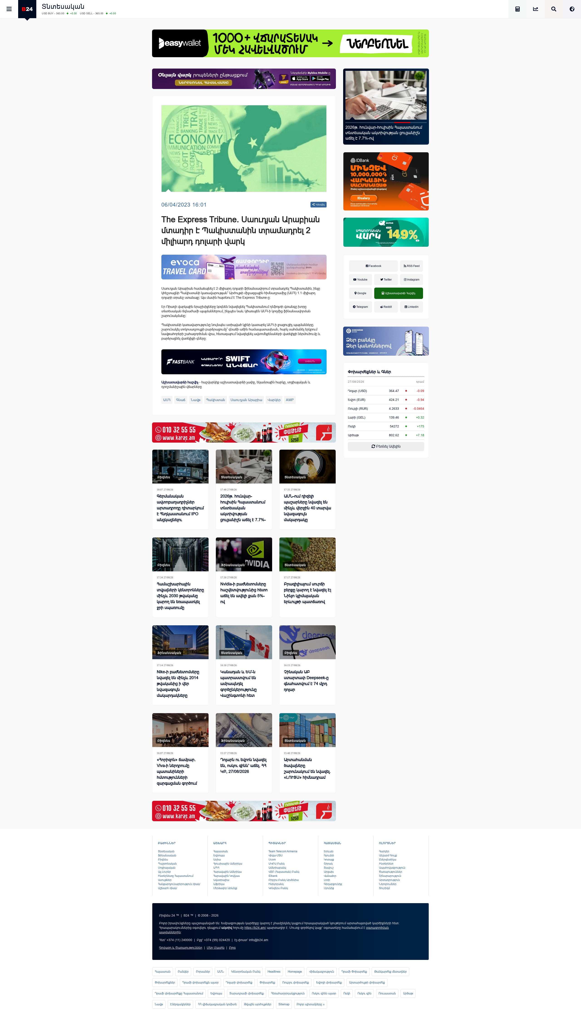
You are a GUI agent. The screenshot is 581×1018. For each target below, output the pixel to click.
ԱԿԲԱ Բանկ (276, 863)
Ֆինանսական (233, 565)
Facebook (374, 266)
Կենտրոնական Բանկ (245, 971)
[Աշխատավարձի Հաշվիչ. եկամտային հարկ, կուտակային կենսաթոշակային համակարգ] (517, 10)
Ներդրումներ (387, 884)
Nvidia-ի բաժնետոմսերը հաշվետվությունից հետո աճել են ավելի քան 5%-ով (244, 593)
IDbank (272, 876)
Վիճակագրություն (321, 971)
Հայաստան (220, 851)
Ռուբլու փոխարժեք (295, 982)
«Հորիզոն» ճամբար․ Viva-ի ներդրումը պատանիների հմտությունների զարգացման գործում (177, 771)
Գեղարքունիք (333, 884)
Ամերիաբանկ (277, 867)
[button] (353, 122)
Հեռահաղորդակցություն (288, 993)
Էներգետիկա (387, 859)
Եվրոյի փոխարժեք (329, 982)
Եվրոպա (219, 855)
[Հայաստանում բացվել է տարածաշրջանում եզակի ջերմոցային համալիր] (386, 95)
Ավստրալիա (221, 880)
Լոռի (327, 880)
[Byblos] (244, 79)
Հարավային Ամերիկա (227, 871)
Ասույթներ (165, 880)
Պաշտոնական (167, 863)
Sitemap (283, 1004)
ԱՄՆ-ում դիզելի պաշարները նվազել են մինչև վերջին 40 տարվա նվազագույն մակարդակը (307, 508)
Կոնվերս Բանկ (278, 888)
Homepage (295, 971)
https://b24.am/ (255, 927)
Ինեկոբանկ (276, 884)
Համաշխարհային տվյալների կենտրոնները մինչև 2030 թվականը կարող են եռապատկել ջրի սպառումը (180, 596)
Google (361, 293)
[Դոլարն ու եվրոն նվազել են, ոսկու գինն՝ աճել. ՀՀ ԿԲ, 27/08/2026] (244, 730)
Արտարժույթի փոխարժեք (367, 982)
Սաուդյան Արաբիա (246, 400)
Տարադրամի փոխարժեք (246, 993)
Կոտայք (329, 859)
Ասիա (217, 859)
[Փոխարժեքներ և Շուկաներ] (536, 10)
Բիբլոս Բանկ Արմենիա (283, 880)
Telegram (362, 306)
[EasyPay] (290, 43)
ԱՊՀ (216, 867)
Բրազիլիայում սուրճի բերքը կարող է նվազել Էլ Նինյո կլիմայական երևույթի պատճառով (307, 593)
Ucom (272, 859)
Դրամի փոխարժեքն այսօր (200, 982)
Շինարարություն (390, 876)
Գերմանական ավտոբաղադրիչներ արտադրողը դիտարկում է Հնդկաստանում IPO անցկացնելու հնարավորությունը (180, 511)
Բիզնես (164, 477)
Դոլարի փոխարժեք (239, 982)
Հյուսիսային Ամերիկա (227, 863)
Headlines (274, 971)
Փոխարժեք (267, 982)
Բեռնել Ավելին (388, 446)
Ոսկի (352, 426)
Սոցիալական (166, 867)
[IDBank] (386, 181)
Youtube (362, 279)
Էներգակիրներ (180, 1004)
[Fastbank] (244, 361)
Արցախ (329, 871)
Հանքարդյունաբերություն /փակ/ (179, 884)
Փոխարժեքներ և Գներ (369, 372)
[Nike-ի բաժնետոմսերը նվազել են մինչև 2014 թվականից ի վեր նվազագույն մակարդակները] (180, 642)
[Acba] (386, 232)
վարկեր (274, 400)
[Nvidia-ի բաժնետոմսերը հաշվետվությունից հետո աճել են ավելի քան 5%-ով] (244, 554)
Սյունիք (329, 888)
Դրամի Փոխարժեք (354, 971)
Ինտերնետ (386, 863)
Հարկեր (384, 851)
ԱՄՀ (167, 400)
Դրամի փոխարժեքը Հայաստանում (179, 993)
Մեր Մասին (215, 947)
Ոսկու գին (364, 993)
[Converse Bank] (386, 341)
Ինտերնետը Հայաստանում (175, 876)
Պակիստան (215, 400)
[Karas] (244, 432)
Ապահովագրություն (392, 867)
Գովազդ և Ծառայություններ (180, 947)
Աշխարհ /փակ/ (167, 888)
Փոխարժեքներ (165, 982)
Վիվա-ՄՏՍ (275, 855)
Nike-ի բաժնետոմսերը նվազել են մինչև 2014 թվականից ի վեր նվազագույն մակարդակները (178, 684)
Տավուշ (328, 867)
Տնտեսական (63, 6)
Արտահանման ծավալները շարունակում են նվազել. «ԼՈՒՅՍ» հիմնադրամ (307, 768)
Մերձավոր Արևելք (225, 888)
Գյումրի (329, 855)
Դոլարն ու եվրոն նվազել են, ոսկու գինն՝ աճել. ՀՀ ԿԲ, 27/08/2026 (243, 765)
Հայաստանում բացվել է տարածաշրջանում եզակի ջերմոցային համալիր (382, 132)
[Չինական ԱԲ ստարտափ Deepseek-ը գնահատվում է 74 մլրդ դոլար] (307, 642)
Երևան (328, 851)
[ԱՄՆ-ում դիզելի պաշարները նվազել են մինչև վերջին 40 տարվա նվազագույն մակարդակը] (307, 466)
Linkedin (413, 306)
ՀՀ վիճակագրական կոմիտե (217, 1004)
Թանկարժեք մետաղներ (390, 971)
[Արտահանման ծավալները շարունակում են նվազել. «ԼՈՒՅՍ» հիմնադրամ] (307, 730)
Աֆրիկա (218, 884)
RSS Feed (413, 266)
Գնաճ (180, 400)
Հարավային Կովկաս (226, 876)
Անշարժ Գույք (388, 855)
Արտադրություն (389, 880)
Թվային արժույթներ (257, 1004)
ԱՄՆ (220, 971)
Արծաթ (408, 993)
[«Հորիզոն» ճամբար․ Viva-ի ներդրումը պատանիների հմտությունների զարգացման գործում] (180, 730)
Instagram (412, 279)
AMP (290, 400)
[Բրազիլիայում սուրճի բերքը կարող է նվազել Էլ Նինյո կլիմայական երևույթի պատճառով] (307, 554)
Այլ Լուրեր (164, 871)
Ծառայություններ (390, 871)
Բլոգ (232, 947)
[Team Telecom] (244, 267)
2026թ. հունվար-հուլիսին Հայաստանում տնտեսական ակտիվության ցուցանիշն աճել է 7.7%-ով (243, 511)
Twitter (387, 279)
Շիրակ (328, 863)
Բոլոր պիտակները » (311, 1004)
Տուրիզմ (384, 888)
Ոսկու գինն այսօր (324, 993)
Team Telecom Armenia (282, 851)
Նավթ (196, 400)
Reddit (387, 306)
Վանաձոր (330, 876)
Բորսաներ (203, 971)
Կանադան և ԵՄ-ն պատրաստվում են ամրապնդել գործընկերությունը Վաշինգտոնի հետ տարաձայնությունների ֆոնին (242, 690)
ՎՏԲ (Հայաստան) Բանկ (283, 871)
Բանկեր (183, 971)
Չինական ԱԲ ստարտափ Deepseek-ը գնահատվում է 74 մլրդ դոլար (306, 681)
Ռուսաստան (387, 993)
